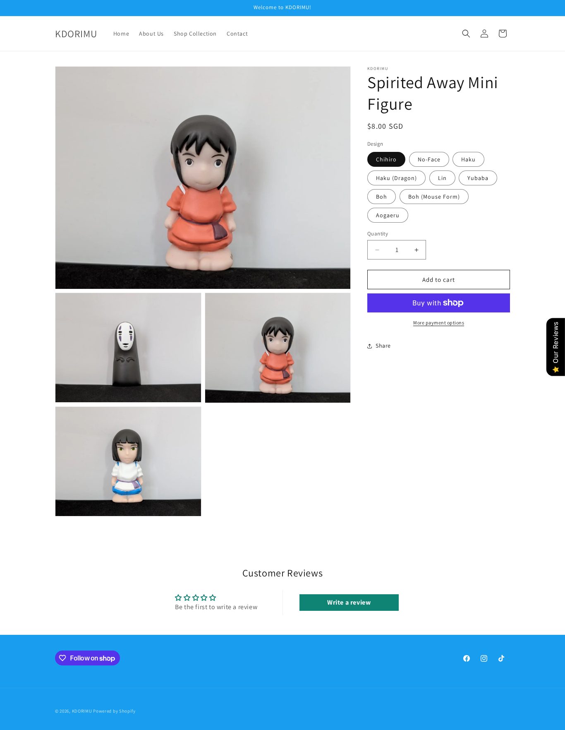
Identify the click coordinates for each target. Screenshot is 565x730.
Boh (381, 196)
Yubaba (477, 178)
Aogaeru (388, 215)
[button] (466, 33)
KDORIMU (82, 711)
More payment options (438, 322)
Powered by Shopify (114, 711)
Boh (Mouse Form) (434, 196)
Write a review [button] (349, 602)
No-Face (429, 159)
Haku (468, 159)
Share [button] (383, 345)
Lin (442, 178)
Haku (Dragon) (396, 178)
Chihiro (386, 159)
